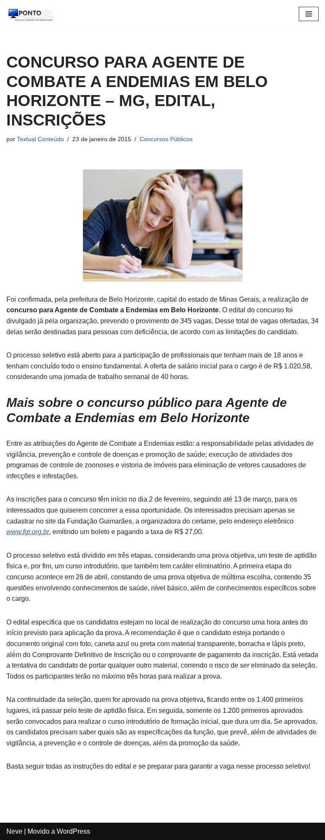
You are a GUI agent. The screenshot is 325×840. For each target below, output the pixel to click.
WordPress (73, 831)
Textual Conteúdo (40, 139)
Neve (14, 831)
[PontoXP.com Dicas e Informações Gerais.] (31, 14)
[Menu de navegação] (309, 14)
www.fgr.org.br (27, 531)
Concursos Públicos (166, 139)
